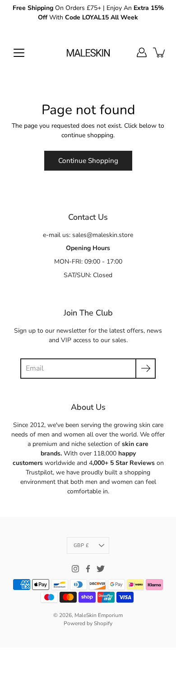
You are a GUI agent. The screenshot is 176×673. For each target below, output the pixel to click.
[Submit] (145, 368)
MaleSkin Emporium (98, 615)
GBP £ (81, 545)
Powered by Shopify (88, 623)
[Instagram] (75, 568)
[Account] (141, 52)
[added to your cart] (160, 52)
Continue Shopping (88, 160)
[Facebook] (88, 568)
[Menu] (19, 52)
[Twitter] (101, 568)
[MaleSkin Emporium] (88, 52)
